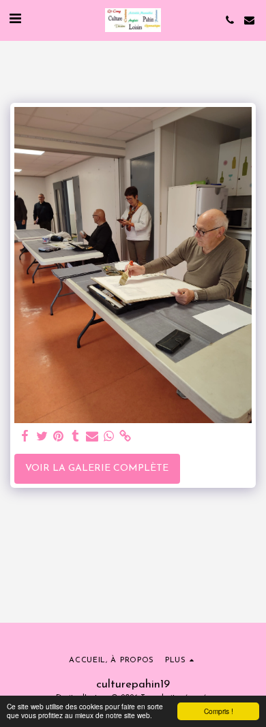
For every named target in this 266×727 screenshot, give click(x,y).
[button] (15, 19)
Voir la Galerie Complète (96, 468)
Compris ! (218, 711)
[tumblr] (76, 437)
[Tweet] (42, 437)
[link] (125, 437)
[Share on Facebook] (25, 437)
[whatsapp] (109, 437)
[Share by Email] (92, 437)
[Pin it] (59, 437)
